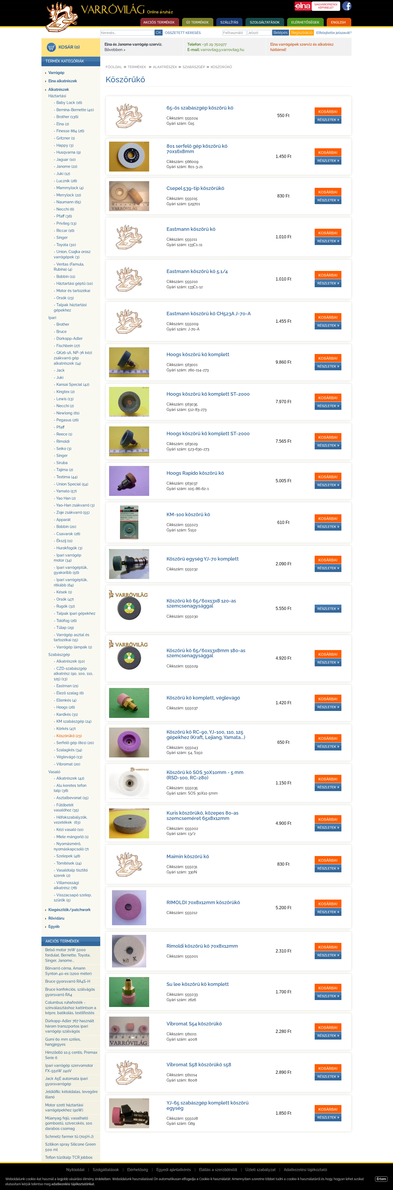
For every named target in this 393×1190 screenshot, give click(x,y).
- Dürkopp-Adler (68, 338)
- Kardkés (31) (66, 714)
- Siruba (61, 463)
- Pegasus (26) (66, 420)
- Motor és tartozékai (72, 291)
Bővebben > (115, 50)
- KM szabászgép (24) (72, 721)
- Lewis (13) (64, 399)
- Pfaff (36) (63, 216)
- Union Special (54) (71, 484)
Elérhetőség (137, 1170)
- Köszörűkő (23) (68, 736)
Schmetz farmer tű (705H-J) (69, 1136)
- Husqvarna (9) (67, 152)
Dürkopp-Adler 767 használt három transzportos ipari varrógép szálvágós (69, 1026)
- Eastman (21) (66, 686)
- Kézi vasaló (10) (68, 829)
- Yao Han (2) (65, 498)
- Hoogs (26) (64, 707)
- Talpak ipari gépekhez (74, 613)
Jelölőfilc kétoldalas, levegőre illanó (71, 1094)
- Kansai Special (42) (71, 384)
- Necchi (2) (64, 406)
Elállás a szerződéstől (218, 1170)
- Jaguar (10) (65, 159)
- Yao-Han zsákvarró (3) (74, 505)
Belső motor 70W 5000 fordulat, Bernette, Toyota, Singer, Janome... (67, 955)
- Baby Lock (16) (68, 102)
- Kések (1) (63, 592)
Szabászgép (59, 654)
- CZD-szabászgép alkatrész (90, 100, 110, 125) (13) (73, 673)
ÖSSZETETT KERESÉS (183, 33)
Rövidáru (56, 918)
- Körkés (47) (65, 728)
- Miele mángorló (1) (71, 837)
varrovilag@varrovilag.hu (222, 50)
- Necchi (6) (64, 209)
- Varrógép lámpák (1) (73, 647)
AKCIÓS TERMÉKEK (62, 941)
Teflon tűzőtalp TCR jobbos (69, 1157)
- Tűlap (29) (64, 627)
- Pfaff (59, 427)
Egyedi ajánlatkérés (173, 1170)
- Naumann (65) (67, 202)
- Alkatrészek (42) (69, 778)
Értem (381, 1179)
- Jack (59, 370)
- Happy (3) (64, 145)
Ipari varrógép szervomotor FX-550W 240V (69, 1068)
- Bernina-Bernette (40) (74, 110)
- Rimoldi (62, 441)
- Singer (61, 237)
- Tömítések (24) (68, 863)
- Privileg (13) (65, 223)
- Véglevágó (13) (68, 757)
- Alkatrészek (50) (69, 661)
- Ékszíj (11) (63, 541)
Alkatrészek (58, 89)
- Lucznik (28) (65, 181)
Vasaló (54, 772)
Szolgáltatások (106, 1170)
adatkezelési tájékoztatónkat (72, 1184)
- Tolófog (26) (65, 621)
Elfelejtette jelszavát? (334, 33)
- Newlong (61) (66, 413)
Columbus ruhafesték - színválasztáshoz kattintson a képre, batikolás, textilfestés (70, 1007)
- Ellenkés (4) (65, 700)
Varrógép (56, 73)
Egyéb (54, 926)
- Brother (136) (66, 117)
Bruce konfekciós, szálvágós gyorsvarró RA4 (70, 992)
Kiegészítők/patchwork (69, 910)
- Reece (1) (63, 434)
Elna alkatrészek (62, 81)
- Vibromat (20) (67, 764)
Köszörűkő (221, 67)
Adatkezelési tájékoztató (305, 1170)
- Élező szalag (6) (69, 693)
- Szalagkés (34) (68, 750)
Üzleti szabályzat (260, 1170)
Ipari (52, 318)
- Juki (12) (62, 174)
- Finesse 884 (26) (69, 131)
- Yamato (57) (65, 491)
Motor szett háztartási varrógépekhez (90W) (64, 1108)
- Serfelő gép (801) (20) (74, 743)
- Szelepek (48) (67, 856)
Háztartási (57, 96)
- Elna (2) (61, 124)
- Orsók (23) (64, 298)
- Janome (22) (65, 166)
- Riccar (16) (64, 230)
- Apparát (62, 520)
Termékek (137, 67)
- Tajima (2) (63, 470)
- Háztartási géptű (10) (73, 283)
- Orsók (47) (64, 599)
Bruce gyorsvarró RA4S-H (67, 981)
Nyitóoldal (75, 1170)
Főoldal (114, 67)
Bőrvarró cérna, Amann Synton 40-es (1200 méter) (68, 971)
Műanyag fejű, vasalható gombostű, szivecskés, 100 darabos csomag (68, 1123)
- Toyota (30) (65, 245)
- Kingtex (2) (64, 392)
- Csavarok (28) (67, 534)
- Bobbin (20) (65, 526)
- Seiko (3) (62, 448)
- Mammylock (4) (69, 188)
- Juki (58, 377)
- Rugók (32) (64, 606)
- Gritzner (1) (64, 138)
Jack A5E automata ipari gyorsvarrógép (66, 1081)
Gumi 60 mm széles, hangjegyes (63, 1042)
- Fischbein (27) (67, 346)
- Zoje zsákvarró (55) (72, 512)
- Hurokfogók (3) (68, 548)
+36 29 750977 (214, 44)
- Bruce (60, 331)
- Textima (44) (66, 477)
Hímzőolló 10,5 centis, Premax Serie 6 (71, 1055)
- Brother (61, 324)
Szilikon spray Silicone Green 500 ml (70, 1147)
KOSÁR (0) (69, 47)
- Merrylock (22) (67, 195)
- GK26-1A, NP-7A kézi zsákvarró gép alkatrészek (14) (73, 358)
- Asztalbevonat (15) (71, 798)
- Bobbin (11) (64, 276)
